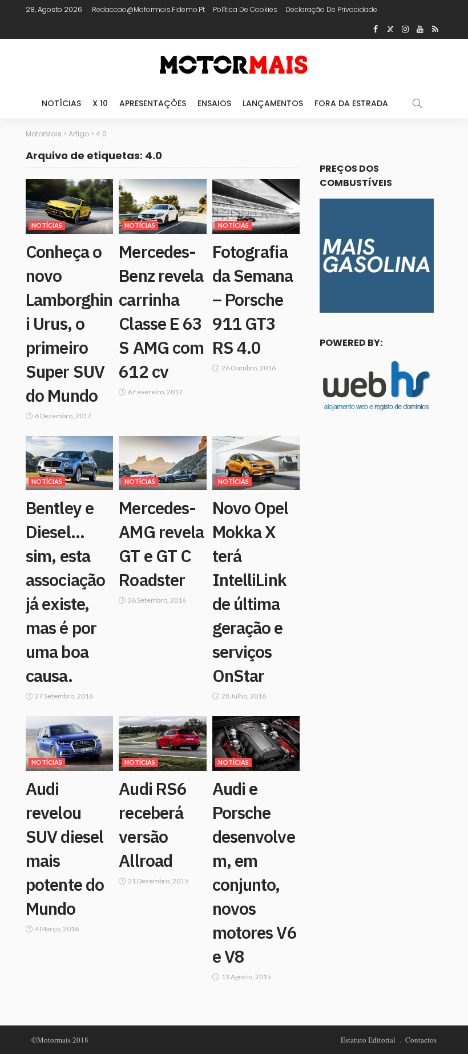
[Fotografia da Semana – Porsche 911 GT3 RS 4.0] (256, 206)
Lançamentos (273, 103)
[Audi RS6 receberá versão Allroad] (162, 743)
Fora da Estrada (351, 103)
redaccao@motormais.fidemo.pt (148, 9)
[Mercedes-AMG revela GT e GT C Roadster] (162, 463)
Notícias (61, 103)
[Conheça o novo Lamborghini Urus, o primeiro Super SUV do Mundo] (69, 206)
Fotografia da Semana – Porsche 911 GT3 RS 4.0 (252, 299)
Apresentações (152, 103)
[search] (417, 103)
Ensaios (214, 103)
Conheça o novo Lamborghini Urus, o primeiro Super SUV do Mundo (69, 323)
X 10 (100, 103)
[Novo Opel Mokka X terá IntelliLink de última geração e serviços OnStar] (256, 463)
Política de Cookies (245, 9)
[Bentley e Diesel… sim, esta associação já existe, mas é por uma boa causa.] (69, 463)
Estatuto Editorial (368, 1040)
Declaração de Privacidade (331, 9)
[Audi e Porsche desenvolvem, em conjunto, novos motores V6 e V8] (256, 743)
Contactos (421, 1040)
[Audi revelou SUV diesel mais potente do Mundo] (69, 743)
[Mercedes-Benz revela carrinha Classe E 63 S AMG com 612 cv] (162, 206)
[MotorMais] (234, 63)
